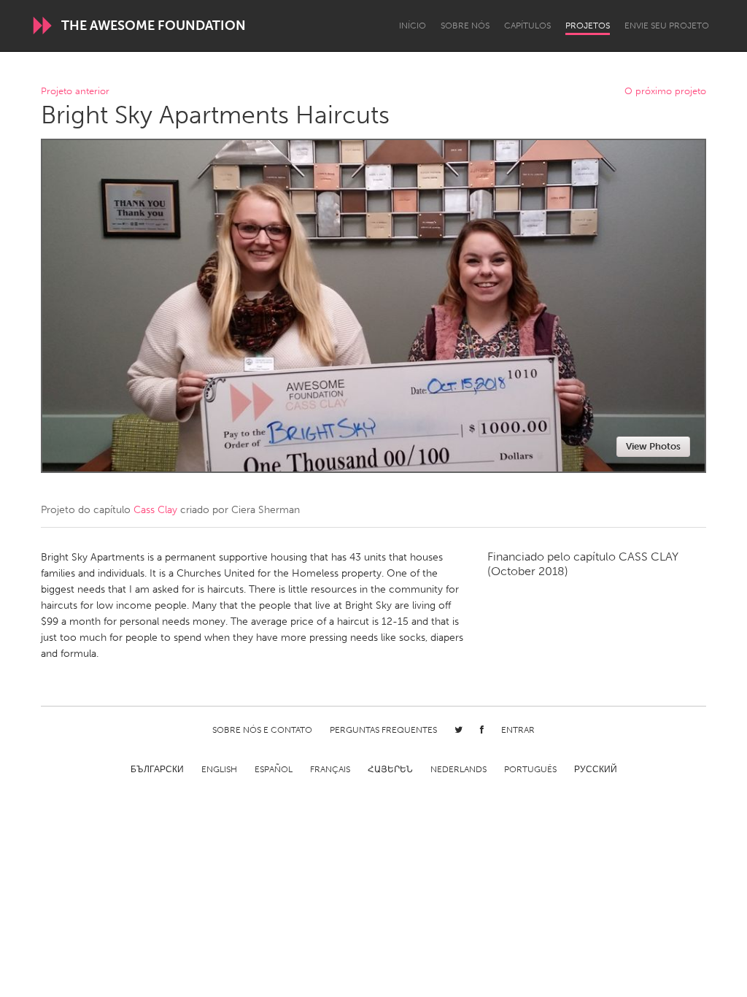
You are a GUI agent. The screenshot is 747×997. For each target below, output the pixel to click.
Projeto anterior (75, 91)
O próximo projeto (665, 91)
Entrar (518, 730)
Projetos (587, 25)
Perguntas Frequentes (383, 730)
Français (330, 769)
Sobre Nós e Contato (262, 730)
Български (157, 769)
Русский (595, 769)
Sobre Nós (465, 25)
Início (412, 25)
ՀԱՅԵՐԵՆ (390, 769)
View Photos (653, 446)
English (219, 769)
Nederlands (458, 769)
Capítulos (527, 25)
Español (274, 769)
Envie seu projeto (666, 25)
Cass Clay (155, 510)
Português (530, 769)
